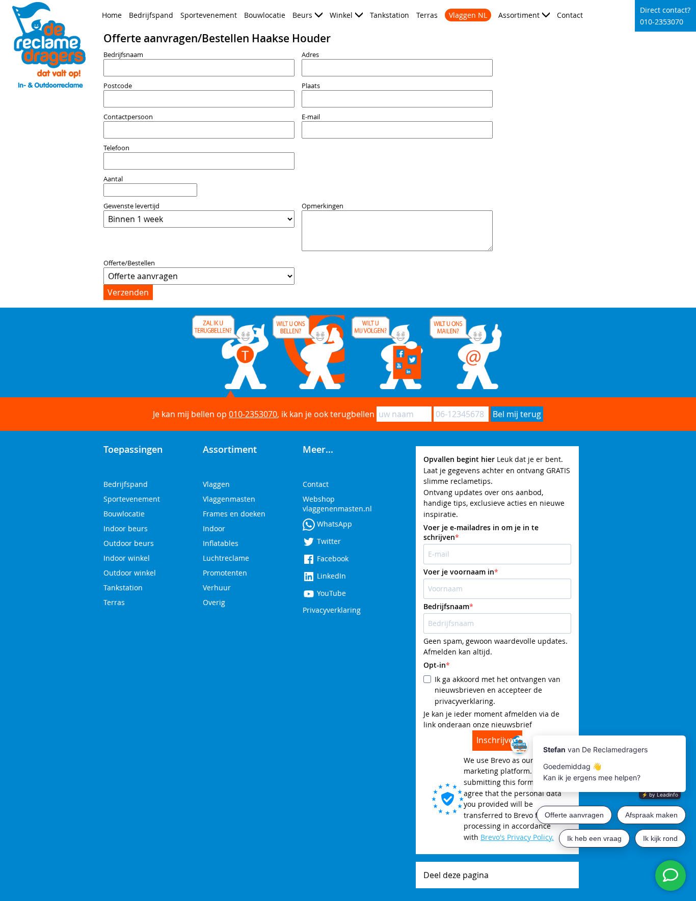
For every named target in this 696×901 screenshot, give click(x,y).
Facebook (332, 558)
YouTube (330, 593)
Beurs (302, 15)
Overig (214, 602)
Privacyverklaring (332, 610)
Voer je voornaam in (458, 572)
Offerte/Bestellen (129, 263)
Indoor (214, 528)
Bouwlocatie (264, 15)
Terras (427, 15)
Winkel (341, 15)
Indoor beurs (125, 528)
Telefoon (116, 148)
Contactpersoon (128, 117)
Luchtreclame (226, 558)
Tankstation (389, 15)
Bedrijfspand (151, 15)
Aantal (113, 179)
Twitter (328, 541)
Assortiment (519, 15)
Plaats (311, 85)
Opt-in (434, 665)
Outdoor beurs (128, 543)
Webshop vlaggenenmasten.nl (337, 503)
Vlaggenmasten (229, 499)
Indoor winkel (126, 558)
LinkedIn (330, 576)
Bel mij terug (517, 414)
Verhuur (217, 587)
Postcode (117, 85)
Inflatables (220, 543)
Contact (570, 15)
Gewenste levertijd (131, 206)
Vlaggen (216, 484)
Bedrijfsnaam (123, 54)
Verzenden (128, 292)
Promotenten (225, 573)
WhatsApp (333, 524)
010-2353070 (253, 414)
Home (112, 15)
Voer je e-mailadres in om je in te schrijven (481, 532)
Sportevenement (208, 15)
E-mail (311, 117)
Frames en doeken (234, 513)
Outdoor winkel (129, 573)
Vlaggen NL (468, 15)
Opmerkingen (322, 206)
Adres (310, 54)
